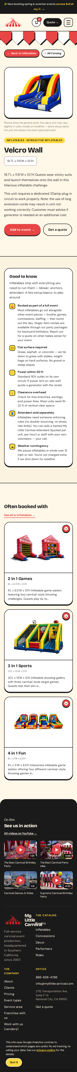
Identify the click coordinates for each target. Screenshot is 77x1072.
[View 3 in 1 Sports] (38, 651)
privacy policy (46, 1050)
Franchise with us (14, 1015)
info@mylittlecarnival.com (54, 984)
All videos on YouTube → (20, 833)
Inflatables (15, 140)
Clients (9, 988)
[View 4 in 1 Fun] (38, 738)
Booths (41, 923)
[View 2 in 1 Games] (38, 563)
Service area (13, 1007)
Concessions (45, 936)
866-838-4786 (46, 977)
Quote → (53, 22)
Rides (40, 955)
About (8, 981)
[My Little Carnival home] (13, 22)
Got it (14, 1062)
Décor (40, 942)
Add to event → (22, 229)
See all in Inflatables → (19, 515)
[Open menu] (68, 22)
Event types (12, 1000)
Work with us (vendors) (13, 1026)
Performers (44, 949)
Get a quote (57, 229)
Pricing (9, 994)
